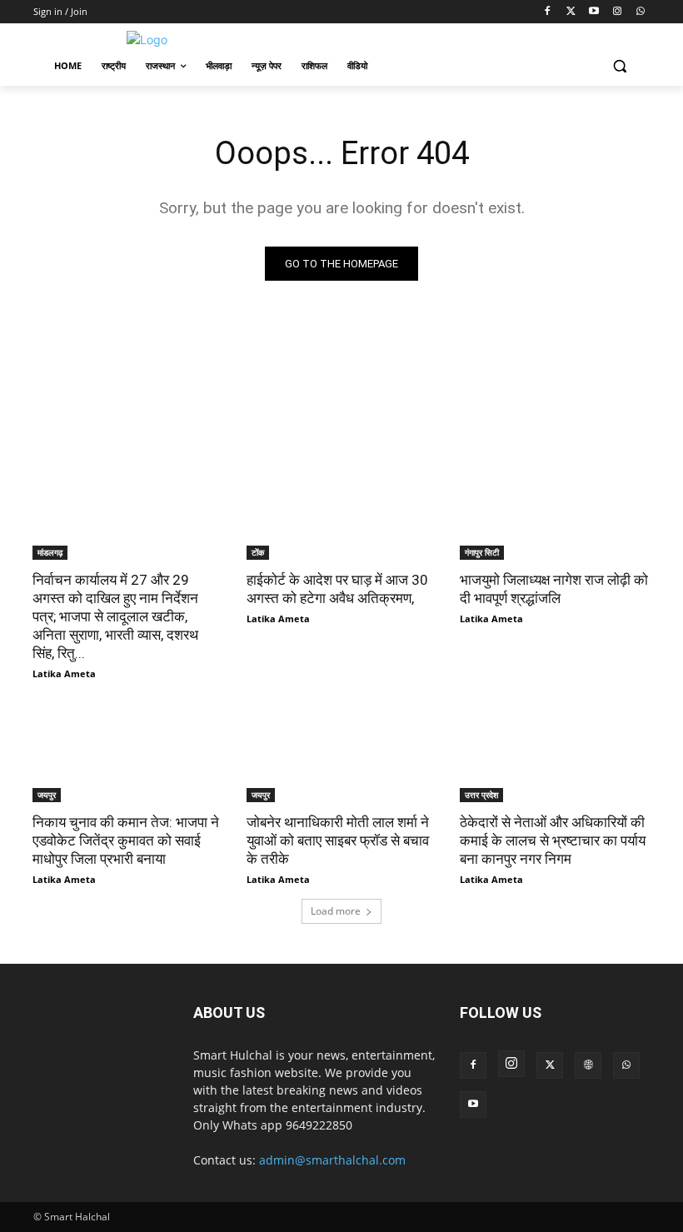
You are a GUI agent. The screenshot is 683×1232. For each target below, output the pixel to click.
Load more (336, 911)
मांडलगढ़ (49, 552)
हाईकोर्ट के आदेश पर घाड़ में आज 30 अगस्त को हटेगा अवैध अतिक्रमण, (337, 588)
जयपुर (46, 795)
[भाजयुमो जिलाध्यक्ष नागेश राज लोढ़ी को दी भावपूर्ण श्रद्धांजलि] (555, 511)
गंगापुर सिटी (482, 552)
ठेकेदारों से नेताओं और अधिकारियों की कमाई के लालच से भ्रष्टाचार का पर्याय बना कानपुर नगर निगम (553, 840)
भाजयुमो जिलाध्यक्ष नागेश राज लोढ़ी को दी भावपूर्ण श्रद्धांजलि (554, 588)
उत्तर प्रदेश (481, 795)
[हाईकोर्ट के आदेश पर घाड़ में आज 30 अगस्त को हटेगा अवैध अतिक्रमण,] (342, 511)
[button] (619, 66)
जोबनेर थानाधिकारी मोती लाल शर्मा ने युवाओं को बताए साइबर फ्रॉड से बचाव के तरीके (338, 840)
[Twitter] (571, 12)
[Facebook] (547, 12)
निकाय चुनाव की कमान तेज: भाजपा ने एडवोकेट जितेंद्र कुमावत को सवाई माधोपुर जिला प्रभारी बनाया (125, 840)
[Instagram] (616, 12)
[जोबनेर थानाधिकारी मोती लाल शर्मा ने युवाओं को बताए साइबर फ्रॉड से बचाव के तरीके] (342, 753)
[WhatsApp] (640, 12)
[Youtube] (594, 12)
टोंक (258, 552)
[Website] (588, 1065)
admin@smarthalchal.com (332, 1160)
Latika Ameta (64, 673)
